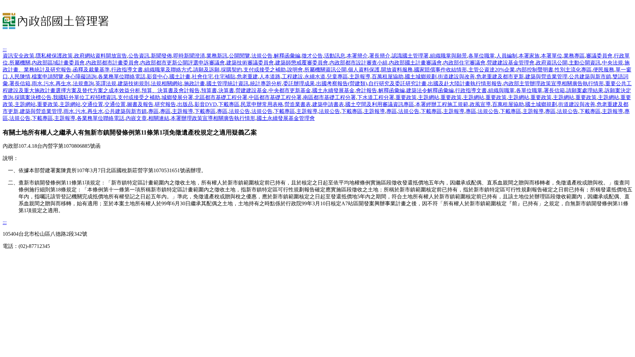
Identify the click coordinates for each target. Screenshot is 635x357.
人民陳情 (19, 76)
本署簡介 (357, 56)
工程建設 (292, 76)
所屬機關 (19, 62)
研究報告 (165, 104)
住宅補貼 (224, 76)
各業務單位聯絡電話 (122, 76)
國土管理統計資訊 (227, 83)
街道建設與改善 (456, 76)
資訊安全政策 (18, 56)
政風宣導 (480, 104)
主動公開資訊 (585, 62)
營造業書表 (297, 104)
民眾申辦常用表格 (262, 104)
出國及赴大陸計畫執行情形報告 (465, 83)
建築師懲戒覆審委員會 (301, 62)
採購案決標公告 (33, 97)
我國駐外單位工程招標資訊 (84, 97)
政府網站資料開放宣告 (100, 56)
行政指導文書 (127, 69)
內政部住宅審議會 (464, 62)
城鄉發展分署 (177, 97)
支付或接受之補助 (264, 69)
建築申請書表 (328, 104)
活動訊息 (334, 56)
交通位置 (92, 104)
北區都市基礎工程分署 (220, 97)
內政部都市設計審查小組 (358, 62)
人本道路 (269, 76)
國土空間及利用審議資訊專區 (379, 104)
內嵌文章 (136, 118)
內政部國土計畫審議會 (415, 62)
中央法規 (612, 62)
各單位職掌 (481, 56)
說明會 (295, 69)
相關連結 (158, 118)
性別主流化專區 (573, 69)
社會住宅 (202, 76)
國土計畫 (179, 76)
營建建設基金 (251, 90)
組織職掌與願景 (448, 56)
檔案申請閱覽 (48, 76)
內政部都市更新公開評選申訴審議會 (182, 62)
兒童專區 (337, 76)
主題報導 (359, 76)
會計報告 (366, 90)
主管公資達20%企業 (491, 69)
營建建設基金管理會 (510, 62)
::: (5, 49)
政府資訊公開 (552, 62)
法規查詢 (83, 83)
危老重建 (247, 76)
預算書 (209, 90)
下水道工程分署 (375, 97)
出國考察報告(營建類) (341, 83)
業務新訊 (217, 56)
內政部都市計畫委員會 (112, 62)
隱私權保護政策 (54, 56)
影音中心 (157, 76)
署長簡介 (379, 56)
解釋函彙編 (287, 56)
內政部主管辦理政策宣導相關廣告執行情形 (553, 83)
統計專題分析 (266, 83)
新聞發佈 (161, 56)
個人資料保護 (364, 69)
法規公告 (262, 56)
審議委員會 (599, 56)
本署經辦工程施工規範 (441, 104)
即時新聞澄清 (189, 56)
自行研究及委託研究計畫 (397, 83)
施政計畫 (194, 83)
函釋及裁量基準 (91, 69)
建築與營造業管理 (546, 76)
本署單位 (551, 56)
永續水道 (314, 76)
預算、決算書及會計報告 (171, 90)
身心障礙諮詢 (81, 76)
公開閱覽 (239, 56)
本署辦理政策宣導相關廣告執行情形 (213, 118)
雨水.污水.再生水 (51, 83)
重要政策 (406, 97)
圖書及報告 (140, 104)
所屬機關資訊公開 (325, 69)
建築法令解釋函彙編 (430, 90)
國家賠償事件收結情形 (440, 69)
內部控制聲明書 (534, 69)
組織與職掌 (501, 90)
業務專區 (574, 56)
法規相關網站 (167, 83)
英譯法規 (105, 83)
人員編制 (506, 56)
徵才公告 (312, 56)
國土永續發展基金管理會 (286, 118)
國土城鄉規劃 (421, 76)
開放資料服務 (397, 69)
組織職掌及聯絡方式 (168, 69)
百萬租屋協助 (387, 76)
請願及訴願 (206, 69)
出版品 (185, 104)
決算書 (226, 90)
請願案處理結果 (584, 90)
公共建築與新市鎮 (590, 76)
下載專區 (228, 104)
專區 (153, 111)
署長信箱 (19, 83)
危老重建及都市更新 (500, 76)
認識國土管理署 (410, 56)
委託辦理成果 (299, 83)
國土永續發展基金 (333, 90)
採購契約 (231, 69)
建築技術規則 (133, 83)
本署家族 (529, 56)
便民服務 (603, 69)
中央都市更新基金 (290, 90)
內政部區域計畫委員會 (58, 62)
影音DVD (205, 104)
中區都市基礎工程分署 (275, 97)
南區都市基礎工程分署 (329, 97)
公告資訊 (138, 56)
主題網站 (428, 97)
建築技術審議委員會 (250, 62)
